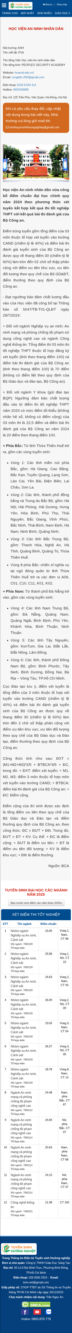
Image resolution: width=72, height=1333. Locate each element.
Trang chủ (10, 13)
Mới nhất (27, 13)
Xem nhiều (44, 13)
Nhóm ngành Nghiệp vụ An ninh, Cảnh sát (24, 935)
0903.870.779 (41, 1319)
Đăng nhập (62, 4)
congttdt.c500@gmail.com (28, 77)
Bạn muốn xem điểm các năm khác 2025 (35, 902)
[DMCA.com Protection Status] (36, 1306)
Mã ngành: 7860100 (22, 944)
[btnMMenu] (5, 6)
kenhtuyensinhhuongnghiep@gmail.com (34, 127)
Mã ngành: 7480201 (22, 1211)
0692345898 (20, 89)
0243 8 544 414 (26, 85)
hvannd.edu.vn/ (24, 72)
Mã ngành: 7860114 (21, 1110)
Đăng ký (48, 4)
